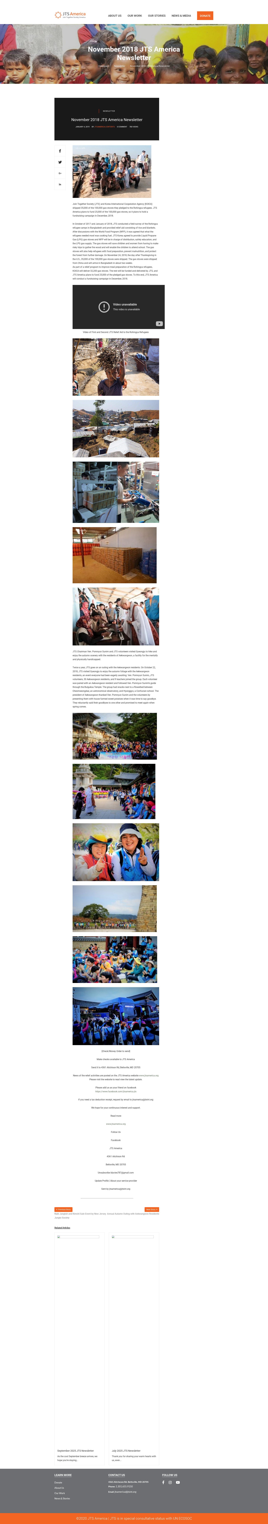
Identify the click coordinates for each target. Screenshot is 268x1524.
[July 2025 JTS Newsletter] (133, 1342)
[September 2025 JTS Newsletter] (78, 1342)
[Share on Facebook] (60, 150)
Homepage (103, 66)
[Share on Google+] (60, 173)
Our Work (59, 1493)
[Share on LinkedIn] (60, 184)
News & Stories (62, 1498)
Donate (58, 1482)
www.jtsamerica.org (149, 1075)
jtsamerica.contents (104, 127)
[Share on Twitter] (60, 162)
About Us (59, 1487)
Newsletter (119, 66)
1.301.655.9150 (124, 1486)
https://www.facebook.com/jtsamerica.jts (115, 1091)
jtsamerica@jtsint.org (125, 1491)
